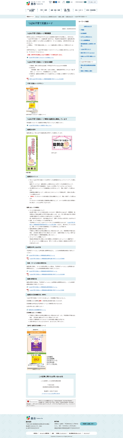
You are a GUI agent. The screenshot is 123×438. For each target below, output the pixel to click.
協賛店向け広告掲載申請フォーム (37, 309)
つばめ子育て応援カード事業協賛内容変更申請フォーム (43, 271)
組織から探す (93, 2)
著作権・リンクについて (61, 433)
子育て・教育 (43, 10)
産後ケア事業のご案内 (86, 71)
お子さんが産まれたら (86, 37)
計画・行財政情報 (91, 10)
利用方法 (35, 433)
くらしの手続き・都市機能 (31, 10)
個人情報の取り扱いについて (75, 433)
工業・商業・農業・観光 (67, 10)
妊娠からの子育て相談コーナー (88, 57)
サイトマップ (86, 433)
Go (85, 2)
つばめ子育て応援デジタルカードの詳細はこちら (41, 57)
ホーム (37, 16)
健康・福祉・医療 (55, 10)
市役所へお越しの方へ (88, 423)
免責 (53, 433)
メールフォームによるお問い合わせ (51, 393)
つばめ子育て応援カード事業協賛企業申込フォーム (42, 255)
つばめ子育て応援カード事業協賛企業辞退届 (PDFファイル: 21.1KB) (46, 290)
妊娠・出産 (61, 16)
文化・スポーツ (79, 10)
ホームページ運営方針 (44, 433)
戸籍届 (82, 30)
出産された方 (69, 16)
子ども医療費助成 (85, 40)
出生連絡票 (83, 33)
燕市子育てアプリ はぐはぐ (88, 53)
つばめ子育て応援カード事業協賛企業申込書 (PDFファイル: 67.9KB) (46, 258)
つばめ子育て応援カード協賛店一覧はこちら (40, 125)
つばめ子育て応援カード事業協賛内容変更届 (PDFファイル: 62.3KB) (47, 274)
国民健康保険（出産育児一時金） (88, 45)
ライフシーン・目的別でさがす (49, 16)
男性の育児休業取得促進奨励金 (88, 66)
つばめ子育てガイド (86, 49)
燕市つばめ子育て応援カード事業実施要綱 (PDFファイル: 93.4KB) (46, 79)
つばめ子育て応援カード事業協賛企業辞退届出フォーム (43, 287)
